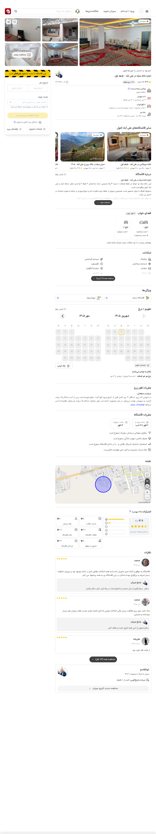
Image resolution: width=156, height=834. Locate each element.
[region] (103, 484)
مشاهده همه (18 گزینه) (105, 278)
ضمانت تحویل (35, 129)
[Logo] (8, 11)
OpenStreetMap (143, 502)
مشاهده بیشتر (20, 54)
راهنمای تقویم (140, 365)
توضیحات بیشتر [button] (137, 404)
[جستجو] (15, 11)
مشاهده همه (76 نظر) (105, 659)
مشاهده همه (105, 202)
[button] (127, 11)
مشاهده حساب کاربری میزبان (105, 688)
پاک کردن (61, 366)
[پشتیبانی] (77, 11)
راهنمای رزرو (12, 129)
